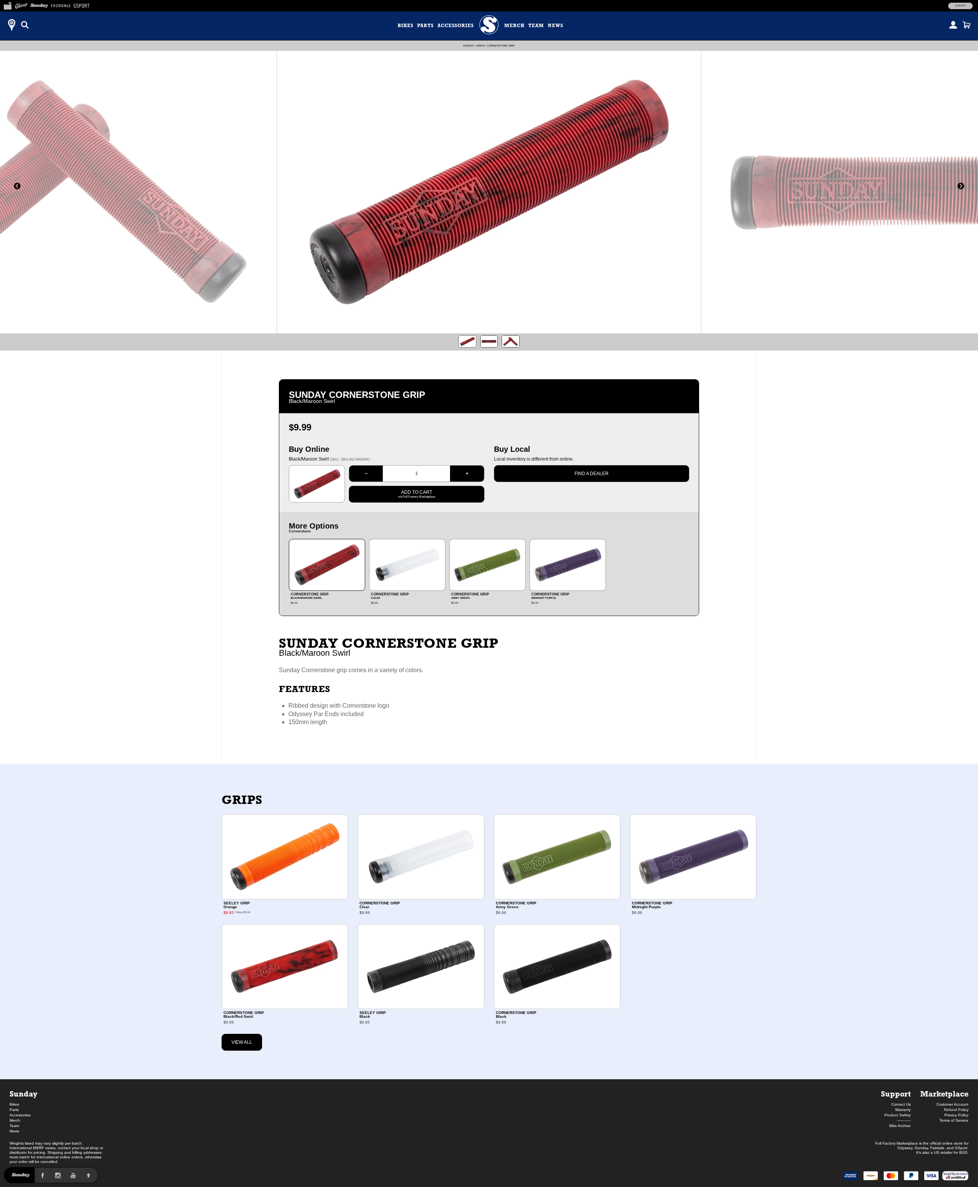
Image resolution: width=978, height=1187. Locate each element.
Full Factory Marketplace (896, 1143)
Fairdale (937, 1148)
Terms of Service (953, 1120)
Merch (514, 25)
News (555, 25)
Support (960, 5)
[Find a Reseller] (11, 24)
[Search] (24, 24)
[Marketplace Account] (953, 24)
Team (536, 25)
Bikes (405, 25)
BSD (963, 1152)
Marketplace (944, 1093)
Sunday (468, 45)
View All (242, 1042)
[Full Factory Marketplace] (7, 4)
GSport (961, 1148)
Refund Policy (956, 1110)
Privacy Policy (956, 1115)
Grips (480, 45)
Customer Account (952, 1104)
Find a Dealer (592, 473)
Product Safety (897, 1115)
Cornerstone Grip (501, 45)
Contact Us (901, 1104)
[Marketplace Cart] (966, 24)
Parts (425, 25)
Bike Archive (900, 1126)
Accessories (455, 25)
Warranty (903, 1110)
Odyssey (904, 1148)
